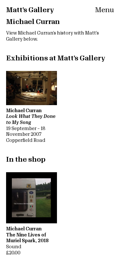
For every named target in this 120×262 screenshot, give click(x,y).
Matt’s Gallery (30, 10)
